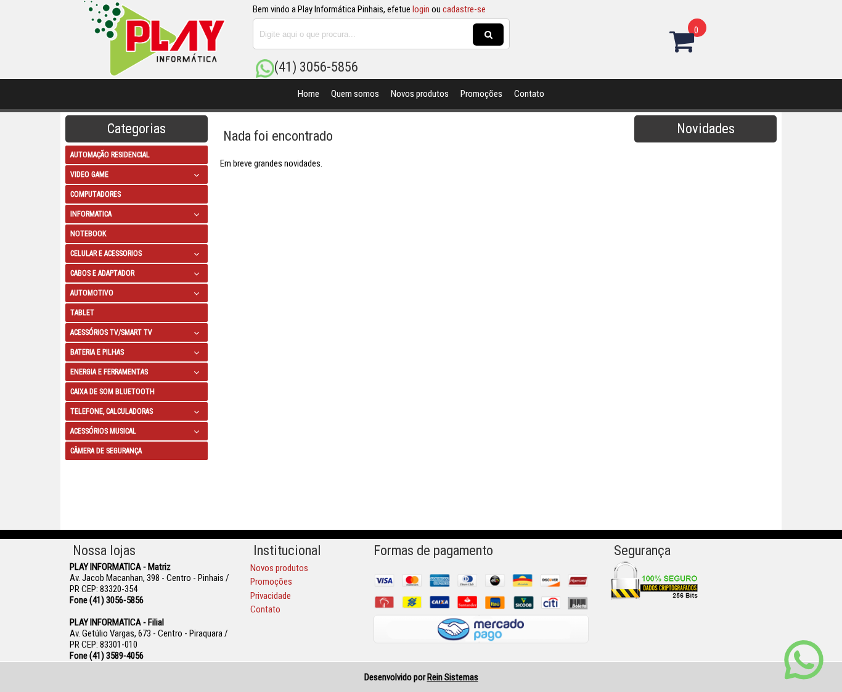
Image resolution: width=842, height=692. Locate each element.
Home (308, 93)
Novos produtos (420, 93)
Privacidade (270, 595)
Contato (529, 93)
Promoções (481, 93)
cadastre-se (464, 9)
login (421, 9)
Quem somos (355, 93)
